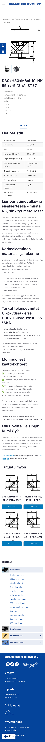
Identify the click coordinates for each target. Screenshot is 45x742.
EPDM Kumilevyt (17, 603)
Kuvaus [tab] (23, 125)
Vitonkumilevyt (16, 583)
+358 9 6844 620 (11, 678)
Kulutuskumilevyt (17, 595)
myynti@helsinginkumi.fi (15, 681)
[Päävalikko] (5, 4)
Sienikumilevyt (16, 619)
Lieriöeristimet (8, 19)
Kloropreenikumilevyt (19, 607)
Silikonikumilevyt (17, 579)
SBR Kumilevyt (16, 623)
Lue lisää (11, 507)
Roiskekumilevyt (17, 575)
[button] (39, 30)
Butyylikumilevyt (17, 587)
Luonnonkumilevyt (18, 615)
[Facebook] (12, 664)
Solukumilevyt (16, 611)
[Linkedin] (8, 664)
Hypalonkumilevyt (18, 599)
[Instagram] (17, 664)
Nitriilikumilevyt (17, 591)
